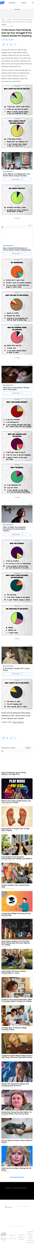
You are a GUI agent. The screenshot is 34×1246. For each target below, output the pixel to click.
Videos (23, 3)
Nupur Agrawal (18, 722)
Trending (12, 3)
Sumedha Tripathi (7, 40)
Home (3, 20)
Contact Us (21, 1237)
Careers (21, 1239)
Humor (9, 20)
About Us (21, 1235)
